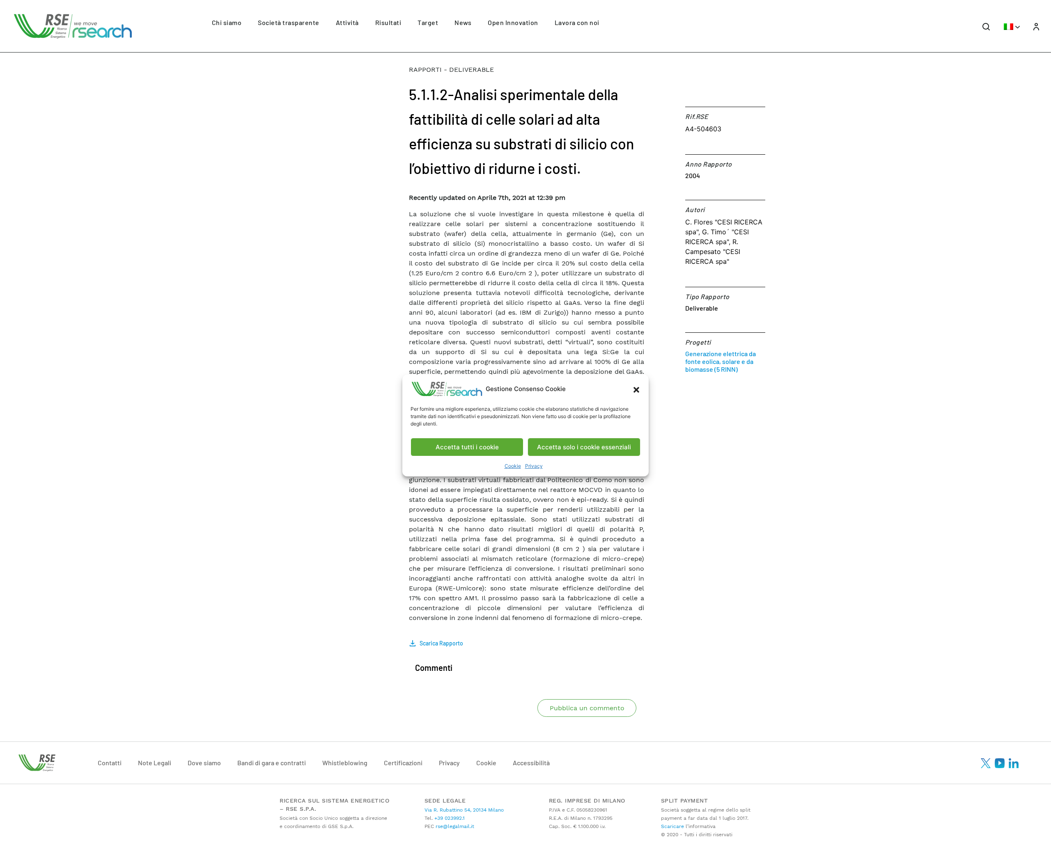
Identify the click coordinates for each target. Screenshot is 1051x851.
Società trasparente (288, 22)
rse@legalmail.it (454, 826)
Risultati (388, 22)
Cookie (513, 466)
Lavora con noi (577, 22)
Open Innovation (513, 22)
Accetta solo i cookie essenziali (584, 447)
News (462, 22)
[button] (636, 389)
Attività (347, 22)
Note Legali (154, 762)
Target (428, 22)
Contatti (110, 762)
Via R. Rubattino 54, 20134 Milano (464, 810)
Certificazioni (403, 762)
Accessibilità (531, 762)
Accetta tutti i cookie (467, 447)
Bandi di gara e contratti (271, 762)
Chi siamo (227, 22)
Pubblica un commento (587, 708)
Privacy (534, 466)
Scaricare (672, 826)
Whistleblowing (344, 762)
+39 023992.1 (449, 818)
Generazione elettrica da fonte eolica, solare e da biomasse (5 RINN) (720, 361)
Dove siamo (204, 762)
